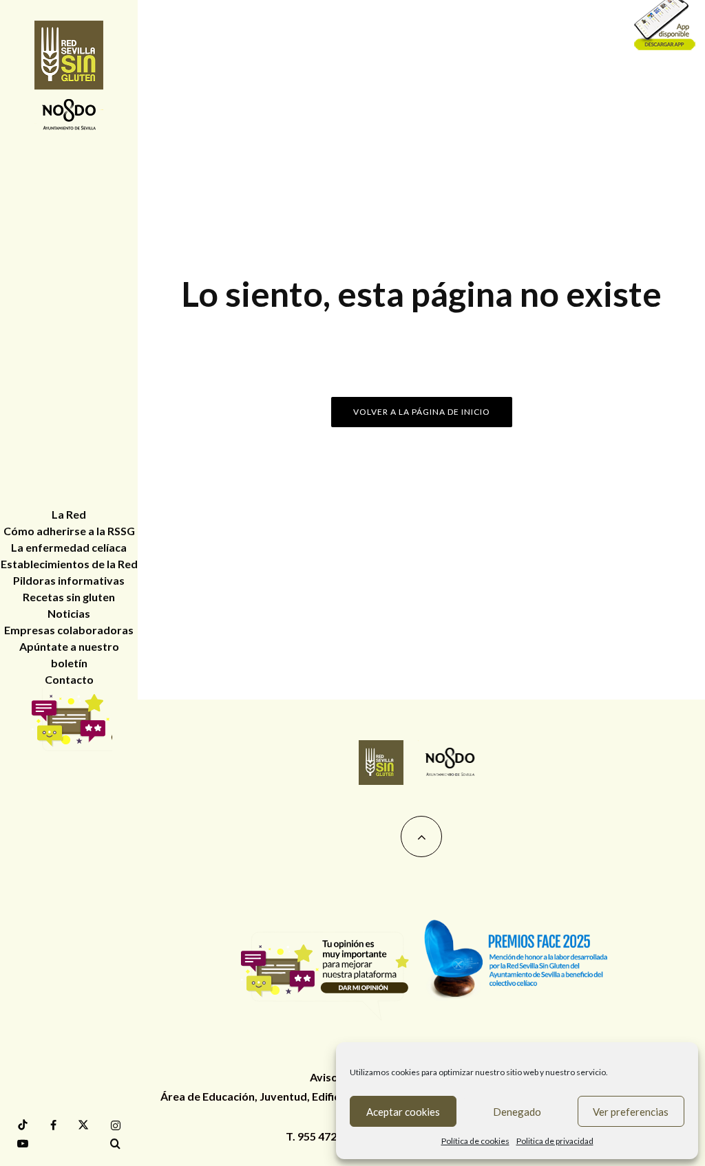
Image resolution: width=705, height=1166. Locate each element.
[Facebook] (53, 1125)
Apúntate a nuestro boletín (69, 654)
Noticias (69, 613)
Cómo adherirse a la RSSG (69, 530)
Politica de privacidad (554, 1141)
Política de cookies (475, 1141)
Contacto (69, 679)
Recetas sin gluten (69, 596)
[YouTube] (22, 1143)
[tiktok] (22, 1125)
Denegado (517, 1111)
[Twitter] (83, 1125)
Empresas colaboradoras (69, 629)
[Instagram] (115, 1125)
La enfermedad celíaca (69, 547)
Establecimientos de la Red (69, 563)
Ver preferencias (631, 1111)
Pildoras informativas (69, 580)
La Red (69, 514)
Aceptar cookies (403, 1111)
